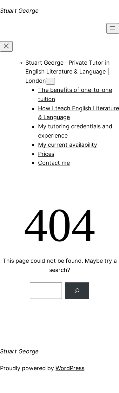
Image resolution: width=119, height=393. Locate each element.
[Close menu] (6, 46)
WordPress (70, 368)
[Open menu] (112, 28)
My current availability (67, 144)
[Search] (77, 290)
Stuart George (19, 10)
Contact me (54, 162)
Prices (46, 154)
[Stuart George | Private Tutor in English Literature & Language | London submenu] (50, 81)
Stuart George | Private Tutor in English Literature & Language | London (67, 71)
